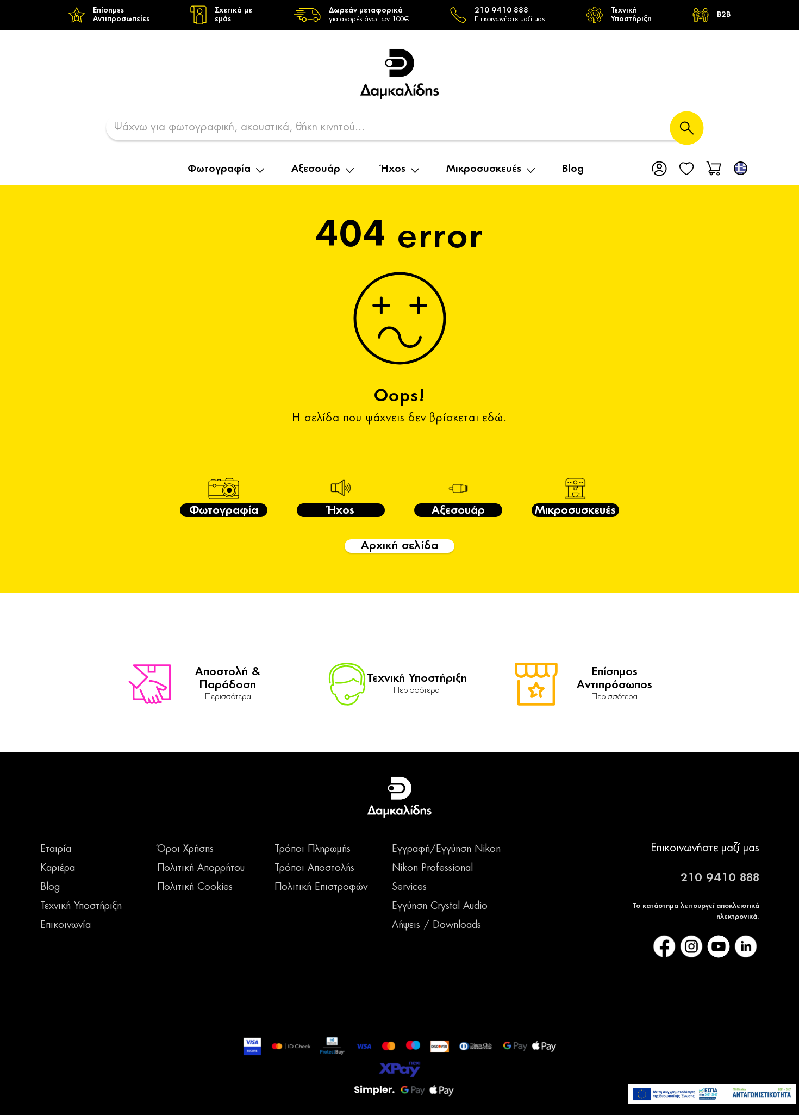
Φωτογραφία (219, 169)
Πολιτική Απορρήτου (201, 868)
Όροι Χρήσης (185, 849)
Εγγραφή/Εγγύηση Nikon (446, 849)
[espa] (712, 1094)
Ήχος (393, 169)
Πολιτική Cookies (195, 887)
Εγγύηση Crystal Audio (440, 906)
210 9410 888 (720, 878)
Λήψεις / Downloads (436, 925)
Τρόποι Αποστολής (314, 868)
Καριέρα (57, 868)
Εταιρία (55, 849)
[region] (399, 15)
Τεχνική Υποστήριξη (81, 906)
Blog (573, 169)
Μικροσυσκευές (483, 169)
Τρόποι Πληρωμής (312, 849)
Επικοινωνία (65, 925)
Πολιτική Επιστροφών (320, 887)
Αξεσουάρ (315, 169)
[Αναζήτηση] (687, 128)
